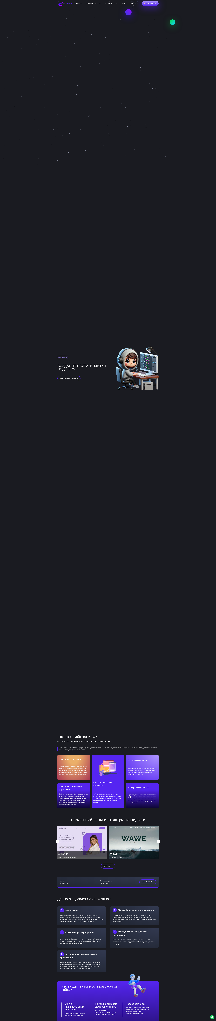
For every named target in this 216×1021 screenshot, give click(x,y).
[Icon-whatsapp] (137, 3)
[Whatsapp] (212, 1017)
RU (125, 3)
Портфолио (88, 3)
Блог (117, 3)
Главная (78, 3)
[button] (57, 841)
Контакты (108, 3)
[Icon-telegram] (132, 3)
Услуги (97, 3)
